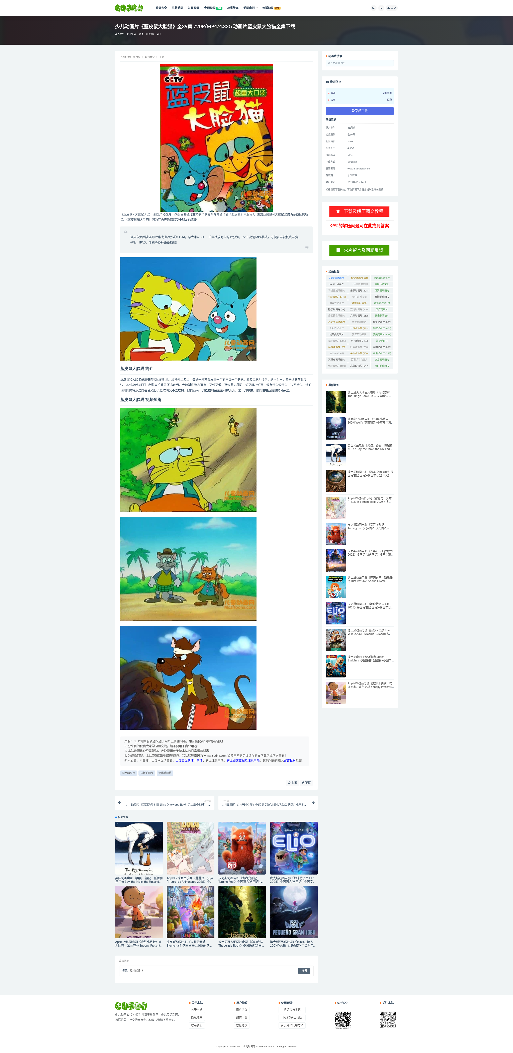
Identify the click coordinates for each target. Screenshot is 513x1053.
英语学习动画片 (359, 361)
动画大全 (119, 34)
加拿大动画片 (336, 304)
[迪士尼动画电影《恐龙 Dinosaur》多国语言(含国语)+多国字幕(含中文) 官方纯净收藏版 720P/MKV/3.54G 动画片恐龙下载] (336, 481)
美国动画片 (382, 347)
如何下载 (241, 1017)
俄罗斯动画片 (382, 292)
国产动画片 (128, 773)
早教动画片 (382, 328)
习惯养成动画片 (336, 292)
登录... (125, 970)
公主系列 (359, 297)
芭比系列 (336, 353)
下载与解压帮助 (292, 1017)
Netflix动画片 (336, 285)
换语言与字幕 (292, 1009)
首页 (138, 57)
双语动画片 (359, 309)
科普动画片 (336, 347)
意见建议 (241, 1025)
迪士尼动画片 (382, 361)
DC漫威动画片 (382, 279)
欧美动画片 (382, 334)
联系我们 (196, 1025)
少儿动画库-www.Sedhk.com (258, 1046)
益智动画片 (146, 773)
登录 (393, 8)
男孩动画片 (359, 341)
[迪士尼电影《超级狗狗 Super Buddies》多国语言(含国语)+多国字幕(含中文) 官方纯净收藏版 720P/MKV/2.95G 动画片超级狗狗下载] (336, 666)
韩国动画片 (337, 366)
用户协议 (241, 1009)
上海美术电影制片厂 (359, 285)
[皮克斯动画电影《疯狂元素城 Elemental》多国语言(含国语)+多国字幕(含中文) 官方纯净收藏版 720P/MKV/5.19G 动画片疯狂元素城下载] (190, 912)
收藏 (294, 782)
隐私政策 (196, 1017)
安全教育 (382, 316)
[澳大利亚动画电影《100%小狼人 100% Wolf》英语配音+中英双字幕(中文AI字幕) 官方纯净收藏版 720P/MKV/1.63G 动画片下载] (293, 912)
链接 (307, 782)
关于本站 (196, 1009)
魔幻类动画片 (382, 367)
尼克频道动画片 (336, 323)
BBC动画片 (359, 278)
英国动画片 (359, 353)
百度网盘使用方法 (292, 1025)
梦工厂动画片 (359, 335)
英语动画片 (382, 353)
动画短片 (382, 303)
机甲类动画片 (336, 335)
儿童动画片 (337, 297)
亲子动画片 (359, 291)
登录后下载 (360, 111)
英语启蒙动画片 (336, 361)
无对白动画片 (336, 329)
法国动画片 (337, 341)
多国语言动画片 (336, 317)
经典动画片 (165, 773)
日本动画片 (359, 328)
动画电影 (359, 303)
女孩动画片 (359, 316)
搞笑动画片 (382, 322)
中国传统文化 (382, 285)
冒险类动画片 (382, 298)
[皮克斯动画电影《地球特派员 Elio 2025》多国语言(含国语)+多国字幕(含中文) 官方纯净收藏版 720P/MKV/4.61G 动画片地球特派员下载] (293, 848)
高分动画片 (359, 366)
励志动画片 (336, 309)
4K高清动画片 (336, 279)
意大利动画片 (359, 323)
